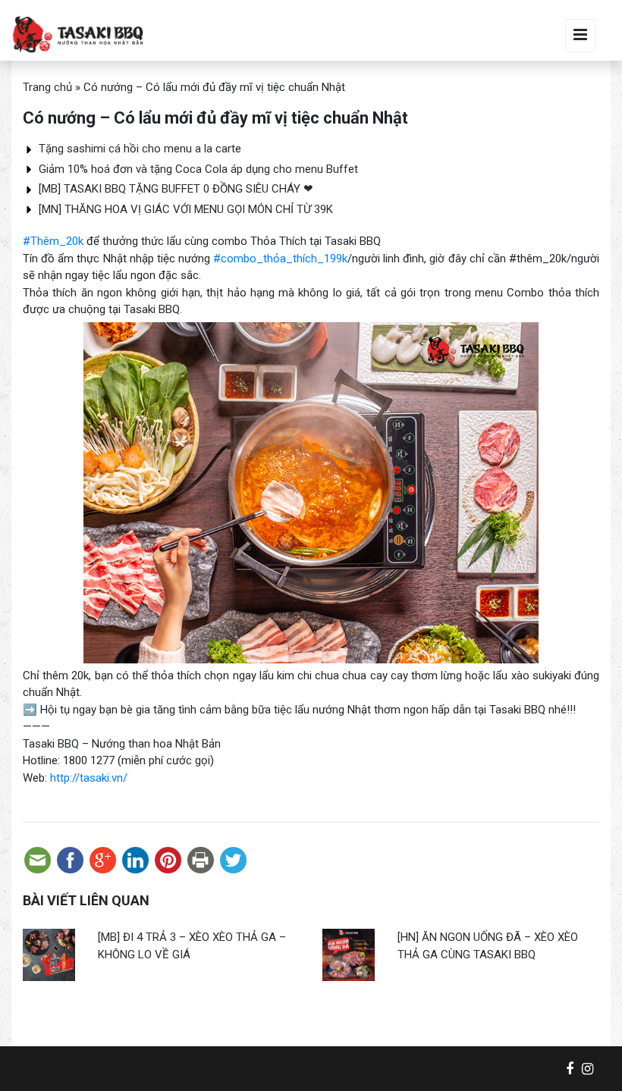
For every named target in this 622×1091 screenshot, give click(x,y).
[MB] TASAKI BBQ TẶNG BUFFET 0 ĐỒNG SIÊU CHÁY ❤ (176, 189)
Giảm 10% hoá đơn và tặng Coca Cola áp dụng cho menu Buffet (198, 169)
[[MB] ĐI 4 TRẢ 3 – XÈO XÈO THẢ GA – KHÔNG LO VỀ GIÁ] (49, 955)
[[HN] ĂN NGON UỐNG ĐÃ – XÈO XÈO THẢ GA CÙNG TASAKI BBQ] (348, 955)
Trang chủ (47, 87)
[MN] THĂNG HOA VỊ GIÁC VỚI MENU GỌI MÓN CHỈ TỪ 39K (186, 209)
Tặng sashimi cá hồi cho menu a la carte (140, 148)
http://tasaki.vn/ (88, 778)
